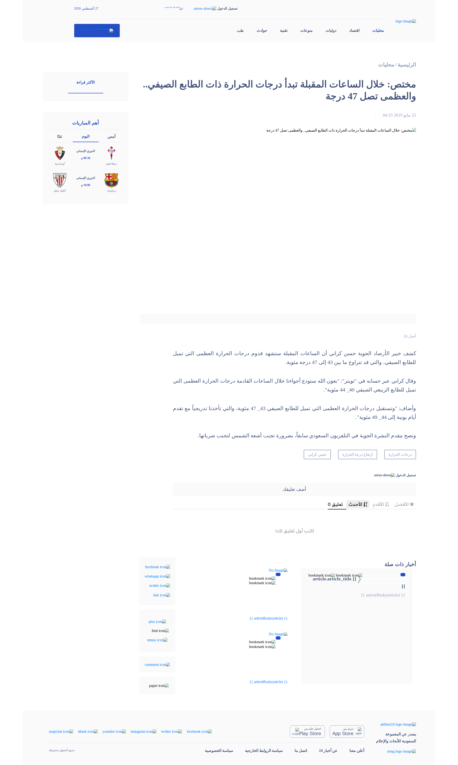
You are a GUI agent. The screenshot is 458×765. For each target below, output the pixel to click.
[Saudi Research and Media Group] (396, 751)
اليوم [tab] (85, 136)
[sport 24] (97, 30)
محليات (378, 30)
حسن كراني (317, 454)
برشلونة (111, 190)
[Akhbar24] (396, 724)
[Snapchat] (61, 731)
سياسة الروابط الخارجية (264, 751)
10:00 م (85, 185)
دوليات (331, 30)
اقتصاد (354, 30)
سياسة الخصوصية (219, 751)
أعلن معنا (356, 751)
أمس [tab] (111, 136)
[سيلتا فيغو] (111, 153)
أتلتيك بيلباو (60, 190)
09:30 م (85, 158)
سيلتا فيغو (111, 163)
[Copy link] (161, 595)
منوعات (306, 30)
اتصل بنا (301, 751)
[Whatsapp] (157, 576)
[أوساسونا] (59, 153)
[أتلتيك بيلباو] (59, 180)
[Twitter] (159, 585)
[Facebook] (157, 566)
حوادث (262, 30)
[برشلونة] (111, 180)
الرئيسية (407, 65)
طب (240, 30)
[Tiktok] (88, 731)
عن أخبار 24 (328, 751)
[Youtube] (114, 731)
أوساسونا (60, 163)
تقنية (283, 30)
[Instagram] (143, 731)
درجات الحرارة (400, 454)
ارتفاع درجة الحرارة (357, 454)
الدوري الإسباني (85, 151)
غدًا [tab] (59, 136)
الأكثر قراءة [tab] (86, 82)
